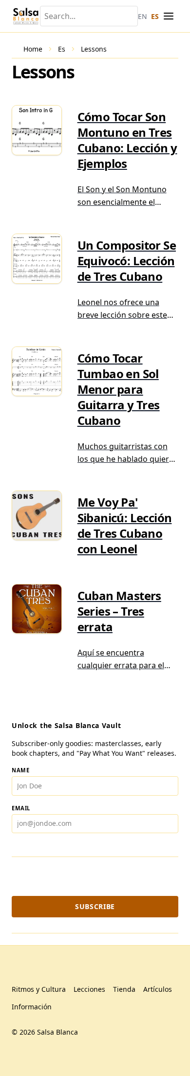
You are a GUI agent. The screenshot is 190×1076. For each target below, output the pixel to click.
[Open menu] (168, 16)
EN (142, 16)
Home (32, 49)
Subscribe (95, 906)
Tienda (124, 989)
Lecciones (89, 989)
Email (21, 808)
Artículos (157, 989)
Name (20, 770)
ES (155, 16)
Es (61, 49)
